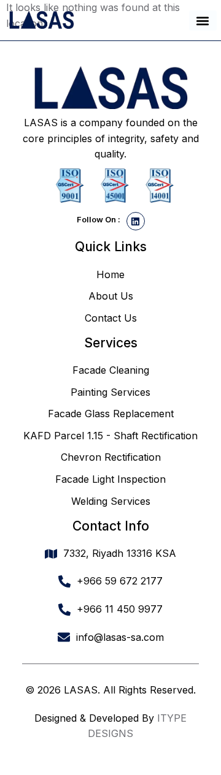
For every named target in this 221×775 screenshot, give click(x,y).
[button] (203, 20)
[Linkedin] (135, 221)
